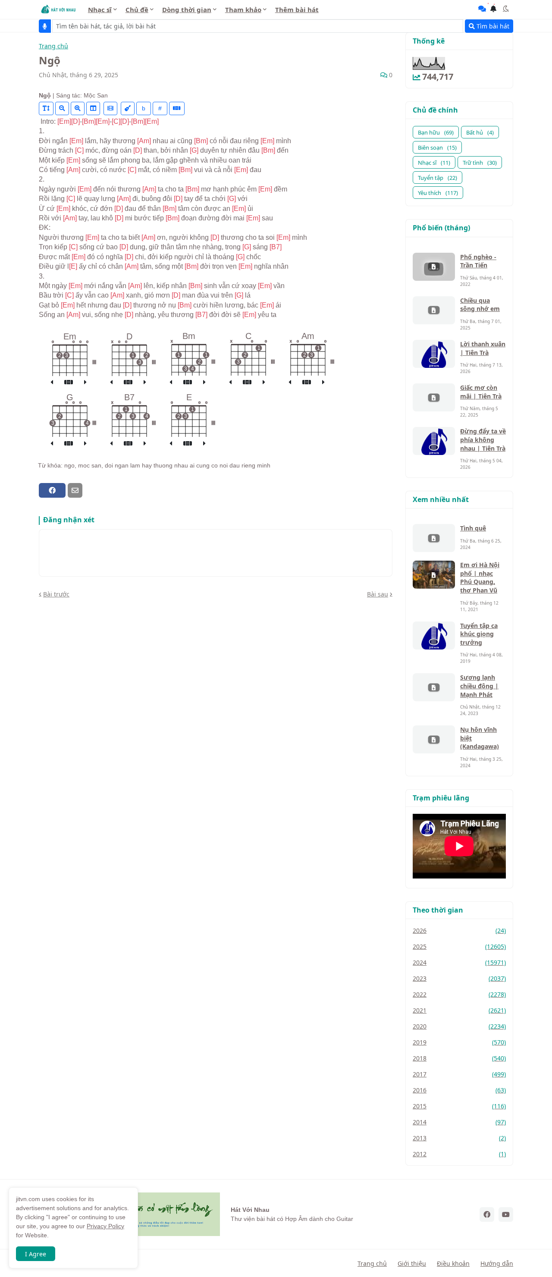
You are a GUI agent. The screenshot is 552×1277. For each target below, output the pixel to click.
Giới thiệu (412, 1263)
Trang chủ (53, 46)
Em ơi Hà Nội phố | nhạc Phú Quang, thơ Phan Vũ (479, 577)
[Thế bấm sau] (85, 382)
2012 (459, 1154)
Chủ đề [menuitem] (136, 9)
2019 (459, 1042)
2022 (459, 994)
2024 (459, 962)
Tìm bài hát (492, 26)
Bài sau (377, 594)
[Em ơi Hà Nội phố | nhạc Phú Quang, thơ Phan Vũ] (434, 575)
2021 (459, 1010)
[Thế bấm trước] (52, 382)
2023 (459, 978)
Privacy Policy (105, 1226)
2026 (459, 930)
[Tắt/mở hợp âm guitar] (177, 108)
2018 (459, 1058)
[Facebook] (52, 490)
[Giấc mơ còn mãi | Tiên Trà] (434, 397)
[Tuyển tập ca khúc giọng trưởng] (434, 635)
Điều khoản (453, 1263)
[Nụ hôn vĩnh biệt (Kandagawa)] (434, 739)
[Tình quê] (434, 538)
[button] (506, 8)
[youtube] (506, 1214)
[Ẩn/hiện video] (110, 108)
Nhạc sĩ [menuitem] (100, 9)
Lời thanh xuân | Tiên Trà (482, 348)
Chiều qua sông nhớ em (480, 304)
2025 (459, 946)
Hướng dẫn (496, 1263)
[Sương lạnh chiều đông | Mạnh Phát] (434, 687)
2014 (459, 1122)
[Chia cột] (93, 108)
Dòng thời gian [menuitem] (186, 9)
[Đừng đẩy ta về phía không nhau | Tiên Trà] (434, 441)
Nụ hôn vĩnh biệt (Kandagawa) (479, 737)
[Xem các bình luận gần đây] (482, 9)
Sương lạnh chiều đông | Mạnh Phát (479, 685)
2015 (459, 1106)
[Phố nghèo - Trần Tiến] (434, 267)
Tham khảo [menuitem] (243, 9)
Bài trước (56, 594)
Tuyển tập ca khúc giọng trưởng (479, 633)
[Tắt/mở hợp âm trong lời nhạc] (128, 108)
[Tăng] (78, 108)
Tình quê (473, 528)
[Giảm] (62, 108)
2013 (459, 1138)
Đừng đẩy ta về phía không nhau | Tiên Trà (483, 439)
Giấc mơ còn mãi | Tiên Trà (481, 391)
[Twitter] (90, 490)
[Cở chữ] (46, 108)
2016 (459, 1090)
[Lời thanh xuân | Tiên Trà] (434, 354)
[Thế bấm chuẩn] (68, 382)
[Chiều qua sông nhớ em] (434, 310)
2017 (459, 1074)
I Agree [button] (35, 1254)
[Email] (75, 490)
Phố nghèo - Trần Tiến (478, 261)
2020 (459, 1026)
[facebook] (487, 1214)
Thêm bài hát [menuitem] (297, 9)
